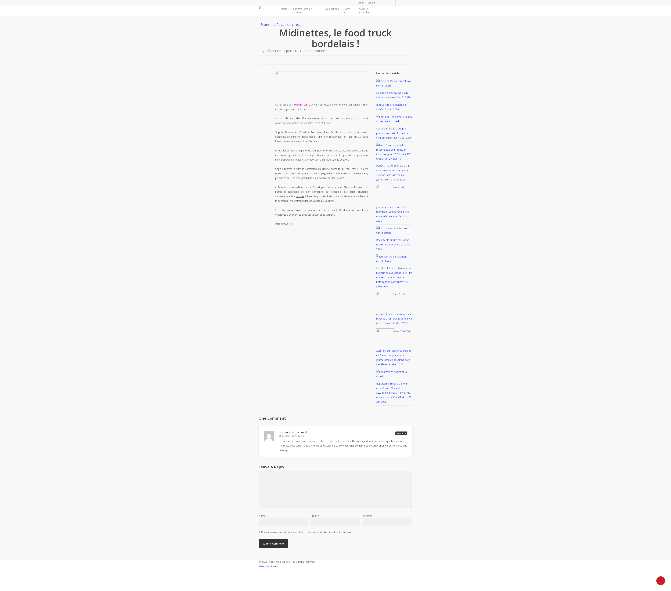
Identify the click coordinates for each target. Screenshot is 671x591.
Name (263, 515)
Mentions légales (268, 566)
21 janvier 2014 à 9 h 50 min (291, 435)
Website (367, 515)
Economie (268, 24)
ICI (290, 224)
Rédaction (273, 50)
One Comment (315, 50)
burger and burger (291, 432)
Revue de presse (289, 24)
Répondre (401, 433)
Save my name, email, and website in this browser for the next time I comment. (307, 532)
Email (315, 515)
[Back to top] (335, 588)
